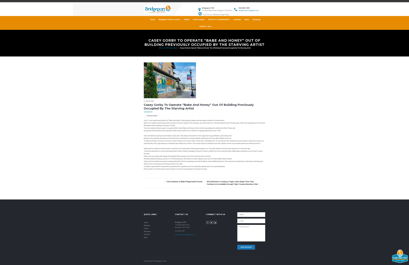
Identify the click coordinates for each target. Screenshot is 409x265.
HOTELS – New (205, 26)
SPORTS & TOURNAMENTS (219, 19)
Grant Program (199, 19)
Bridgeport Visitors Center (169, 19)
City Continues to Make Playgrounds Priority (184, 182)
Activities (237, 19)
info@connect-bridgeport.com (249, 10)
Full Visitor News (171, 48)
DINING (186, 19)
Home (152, 19)
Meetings (147, 225)
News (247, 19)
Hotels (146, 228)
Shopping (256, 19)
